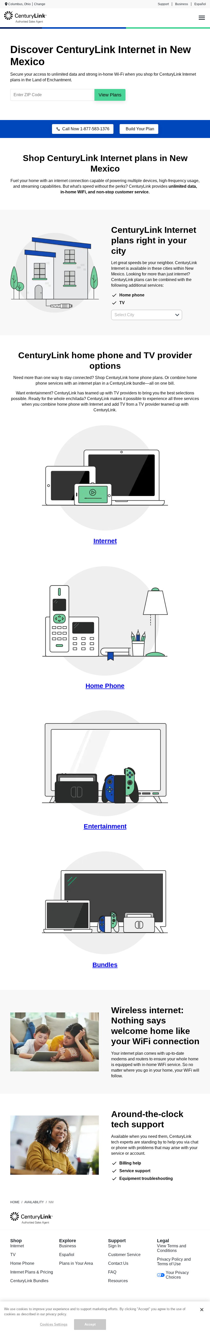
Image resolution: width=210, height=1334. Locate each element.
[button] (177, 314)
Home (14, 1202)
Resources (118, 1281)
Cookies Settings (53, 1324)
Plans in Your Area (76, 1263)
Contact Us (118, 1263)
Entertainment (105, 826)
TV (13, 1254)
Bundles (105, 964)
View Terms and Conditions (171, 1248)
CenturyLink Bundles (29, 1281)
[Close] (201, 1309)
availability (34, 1202)
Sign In (114, 1246)
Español (200, 4)
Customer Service (124, 1254)
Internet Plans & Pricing (31, 1272)
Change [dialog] (39, 4)
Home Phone (105, 685)
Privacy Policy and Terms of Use (174, 1261)
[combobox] (141, 315)
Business (181, 4)
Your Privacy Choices (177, 1274)
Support (163, 4)
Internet (105, 540)
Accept (90, 1324)
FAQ (112, 1272)
